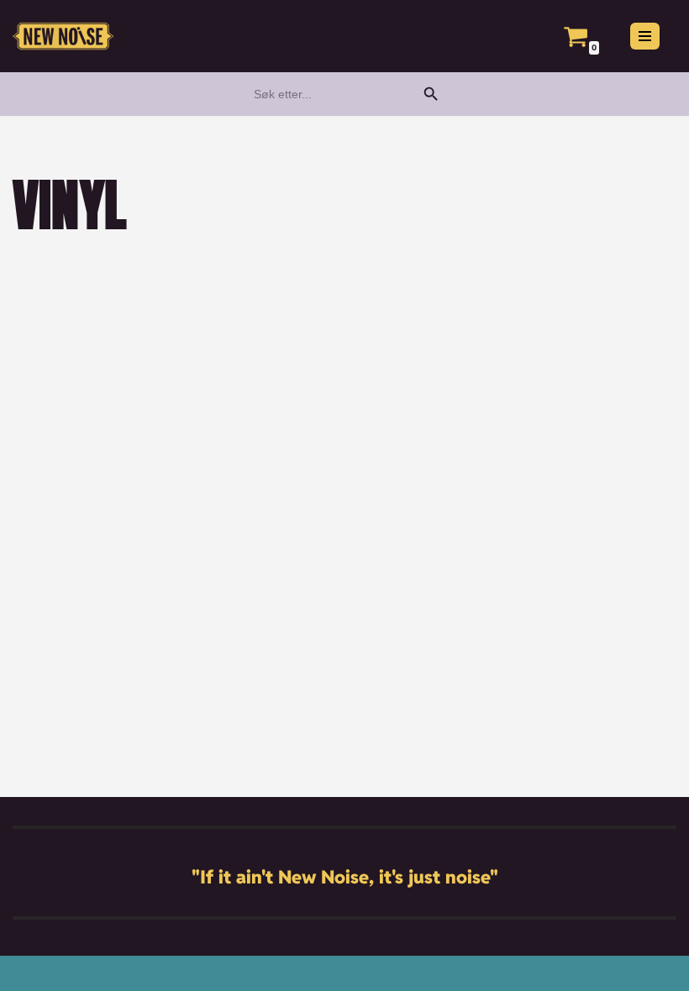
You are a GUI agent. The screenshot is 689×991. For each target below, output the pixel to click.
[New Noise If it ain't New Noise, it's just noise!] (63, 36)
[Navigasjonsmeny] (645, 36)
